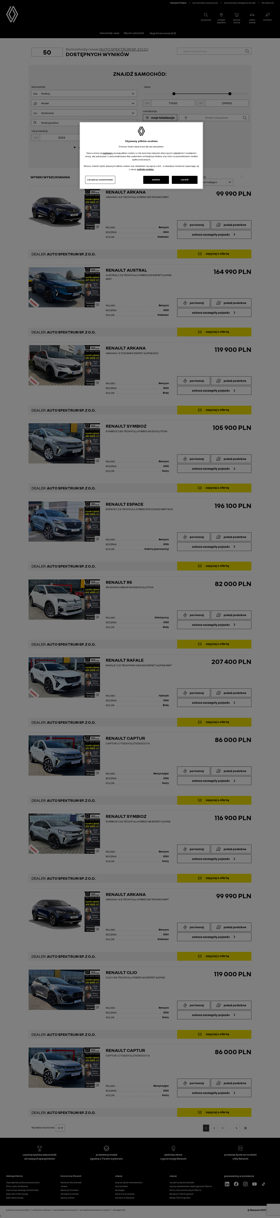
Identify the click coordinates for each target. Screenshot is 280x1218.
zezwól (184, 179)
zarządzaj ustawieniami (100, 179)
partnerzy (108, 153)
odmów (156, 179)
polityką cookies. (145, 169)
